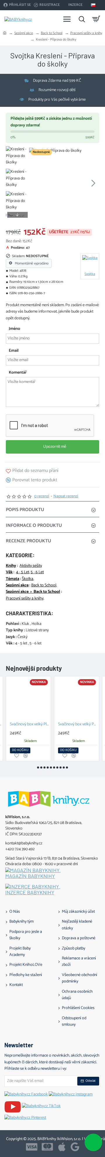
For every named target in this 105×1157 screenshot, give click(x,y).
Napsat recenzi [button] (65, 496)
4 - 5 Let (22, 572)
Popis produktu (25, 510)
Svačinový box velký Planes (29, 724)
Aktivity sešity (31, 566)
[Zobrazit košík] (96, 19)
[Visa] (31, 1146)
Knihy (11, 566)
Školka (27, 579)
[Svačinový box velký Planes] (28, 698)
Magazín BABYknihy (30, 876)
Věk (9, 572)
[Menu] (67, 19)
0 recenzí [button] (41, 496)
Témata (12, 579)
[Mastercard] (47, 1146)
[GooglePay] (75, 1146)
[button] (35, 183)
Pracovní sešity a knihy (86, 33)
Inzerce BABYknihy (29, 892)
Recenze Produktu (28, 541)
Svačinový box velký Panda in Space (77, 724)
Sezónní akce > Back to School (33, 592)
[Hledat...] (82, 19)
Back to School (51, 33)
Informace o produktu (34, 525)
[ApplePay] (61, 1146)
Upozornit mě (54, 446)
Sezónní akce (23, 33)
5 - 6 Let (37, 572)
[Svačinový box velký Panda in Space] (76, 698)
